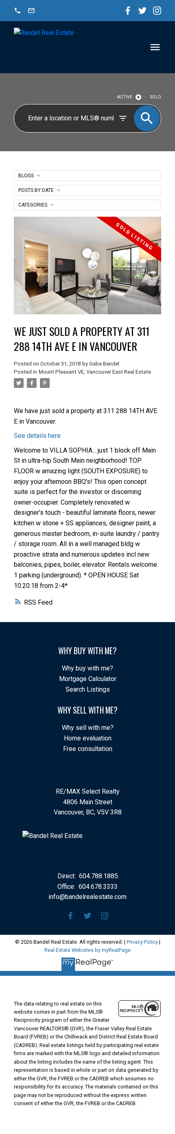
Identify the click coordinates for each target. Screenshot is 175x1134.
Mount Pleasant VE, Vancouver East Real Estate (95, 372)
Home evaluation (88, 738)
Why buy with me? (87, 668)
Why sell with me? (88, 727)
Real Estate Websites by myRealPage (87, 950)
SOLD (155, 97)
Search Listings (88, 689)
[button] (17, 10)
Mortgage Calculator (87, 679)
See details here (37, 436)
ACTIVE (124, 97)
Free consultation (87, 749)
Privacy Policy (142, 942)
